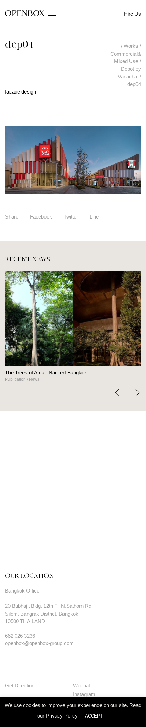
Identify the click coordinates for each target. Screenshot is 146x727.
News (12, 379)
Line (94, 217)
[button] (137, 393)
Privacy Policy (62, 716)
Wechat (81, 685)
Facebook (41, 217)
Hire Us (132, 14)
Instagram (84, 694)
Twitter (70, 217)
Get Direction (19, 685)
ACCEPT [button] (94, 716)
